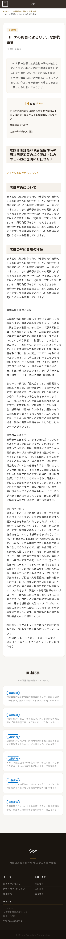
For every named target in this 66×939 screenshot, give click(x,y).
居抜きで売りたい (12, 884)
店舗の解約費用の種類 (21, 131)
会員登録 (39, 884)
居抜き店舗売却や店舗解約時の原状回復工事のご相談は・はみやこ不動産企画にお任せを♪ (33, 114)
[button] (5, 4)
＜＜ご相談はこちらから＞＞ (23, 173)
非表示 (39, 103)
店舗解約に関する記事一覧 (25, 11)
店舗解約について (19, 125)
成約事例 (39, 888)
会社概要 (39, 893)
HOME (6, 11)
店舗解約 (7, 893)
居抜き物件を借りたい (14, 888)
